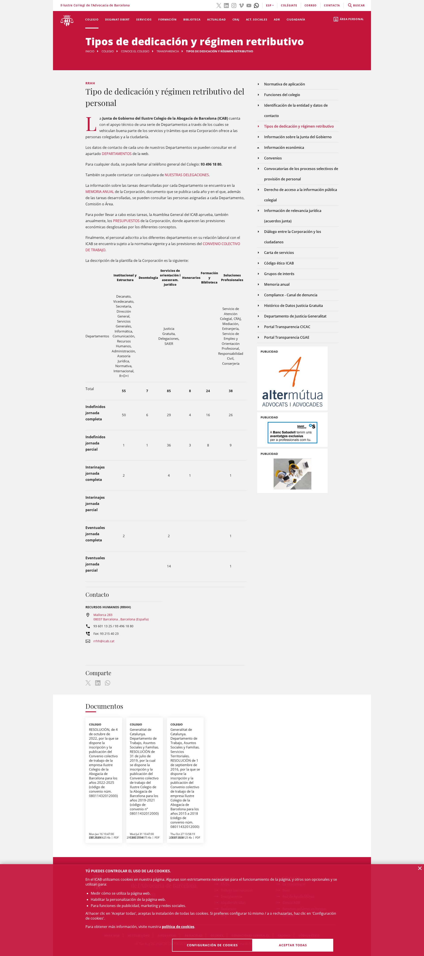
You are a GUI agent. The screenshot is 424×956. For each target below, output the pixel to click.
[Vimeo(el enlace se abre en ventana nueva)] (241, 5)
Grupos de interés (279, 273)
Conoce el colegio (135, 51)
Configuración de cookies (212, 945)
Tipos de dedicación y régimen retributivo (299, 126)
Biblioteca (192, 19)
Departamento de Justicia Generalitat (295, 316)
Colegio (91, 19)
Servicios (144, 19)
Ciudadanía (296, 19)
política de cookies (178, 926)
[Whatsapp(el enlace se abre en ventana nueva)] (256, 5)
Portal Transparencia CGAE (286, 337)
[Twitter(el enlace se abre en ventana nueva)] (218, 5)
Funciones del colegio (282, 94)
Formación (167, 19)
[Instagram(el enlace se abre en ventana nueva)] (233, 5)
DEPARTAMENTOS (117, 153)
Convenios (273, 158)
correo (311, 5)
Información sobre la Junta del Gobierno (298, 136)
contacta (332, 5)
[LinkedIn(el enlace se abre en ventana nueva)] (226, 5)
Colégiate (289, 5)
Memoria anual (277, 284)
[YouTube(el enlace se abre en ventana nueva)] (248, 5)
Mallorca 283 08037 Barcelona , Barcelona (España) (121, 617)
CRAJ (236, 19)
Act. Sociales (256, 19)
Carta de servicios (279, 252)
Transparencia (168, 51)
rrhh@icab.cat (103, 641)
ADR (277, 19)
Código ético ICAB (279, 263)
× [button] (420, 868)
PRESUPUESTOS (126, 220)
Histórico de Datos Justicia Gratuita (293, 305)
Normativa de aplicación (284, 84)
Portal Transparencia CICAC (287, 326)
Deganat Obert (117, 19)
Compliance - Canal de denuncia (290, 295)
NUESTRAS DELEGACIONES (187, 174)
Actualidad (216, 19)
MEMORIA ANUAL (99, 191)
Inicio (89, 51)
